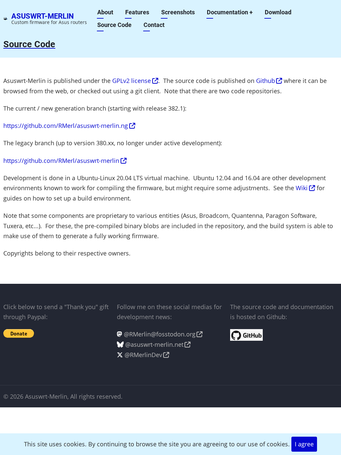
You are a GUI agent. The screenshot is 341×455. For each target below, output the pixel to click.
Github (265, 81)
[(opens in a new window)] (246, 334)
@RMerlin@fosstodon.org (159, 334)
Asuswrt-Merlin (42, 16)
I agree (304, 444)
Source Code (114, 24)
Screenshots (178, 12)
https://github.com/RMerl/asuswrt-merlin (61, 161)
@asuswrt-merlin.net (154, 344)
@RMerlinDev (143, 355)
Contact (154, 24)
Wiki (302, 188)
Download (278, 12)
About (105, 12)
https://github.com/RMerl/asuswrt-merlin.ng (65, 126)
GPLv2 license (131, 81)
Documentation (230, 12)
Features (137, 12)
